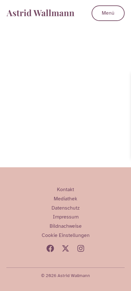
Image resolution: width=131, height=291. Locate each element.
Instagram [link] (81, 248)
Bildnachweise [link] (66, 226)
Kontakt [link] (65, 189)
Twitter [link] (65, 248)
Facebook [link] (50, 248)
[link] (125, 78)
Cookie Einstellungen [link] (66, 235)
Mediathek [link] (65, 199)
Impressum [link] (66, 217)
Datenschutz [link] (65, 208)
